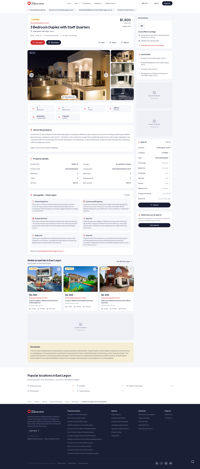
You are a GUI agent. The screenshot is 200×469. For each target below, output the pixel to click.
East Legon (75, 402)
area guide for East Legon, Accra (51, 251)
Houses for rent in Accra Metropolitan (80, 443)
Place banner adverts (145, 428)
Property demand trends (119, 421)
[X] (161, 463)
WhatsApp (55, 42)
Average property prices (119, 425)
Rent (76, 3)
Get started (154, 225)
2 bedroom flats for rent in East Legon (80, 425)
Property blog (116, 432)
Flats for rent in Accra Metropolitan (79, 446)
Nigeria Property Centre (35, 439)
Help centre (168, 414)
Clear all (168, 142)
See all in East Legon (123, 261)
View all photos (70, 97)
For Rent (36, 402)
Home (29, 402)
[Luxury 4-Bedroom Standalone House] (81, 288)
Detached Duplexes (56, 402)
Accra (67, 402)
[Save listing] (58, 269)
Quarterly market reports (120, 428)
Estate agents (116, 414)
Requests (98, 3)
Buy (69, 3)
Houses (44, 402)
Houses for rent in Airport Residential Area (82, 428)
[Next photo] (106, 75)
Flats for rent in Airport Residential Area (81, 432)
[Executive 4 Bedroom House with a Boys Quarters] (117, 288)
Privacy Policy (61, 463)
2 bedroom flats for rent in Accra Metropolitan (83, 453)
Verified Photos (143, 425)
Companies (86, 3)
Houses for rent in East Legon (77, 414)
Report (126, 42)
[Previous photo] (32, 75)
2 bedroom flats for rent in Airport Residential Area (85, 439)
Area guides (115, 436)
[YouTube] (170, 463)
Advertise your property (146, 414)
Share (114, 42)
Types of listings (143, 418)
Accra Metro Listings (147, 32)
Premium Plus (143, 421)
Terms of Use (72, 463)
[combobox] (159, 148)
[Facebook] (157, 463)
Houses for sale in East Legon (77, 421)
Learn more (33, 431)
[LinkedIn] (166, 463)
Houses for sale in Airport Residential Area (82, 436)
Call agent (39, 42)
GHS (146, 3)
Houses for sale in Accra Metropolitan (80, 450)
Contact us (168, 418)
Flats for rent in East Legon (76, 418)
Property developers (118, 418)
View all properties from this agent (152, 45)
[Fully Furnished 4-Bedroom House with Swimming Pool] (45, 288)
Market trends (110, 3)
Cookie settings (83, 463)
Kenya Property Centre (52, 439)
